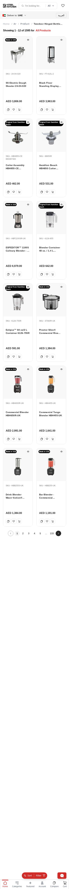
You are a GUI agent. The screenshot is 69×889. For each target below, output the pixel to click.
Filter (38, 875)
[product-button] (63, 6)
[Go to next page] (58, 533)
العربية (61, 15)
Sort (30, 875)
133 (52, 533)
